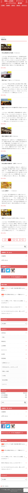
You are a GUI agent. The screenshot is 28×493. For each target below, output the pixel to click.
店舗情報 (3, 256)
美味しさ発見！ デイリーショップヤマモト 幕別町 (14, 2)
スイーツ (4, 384)
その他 (4, 375)
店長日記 (13, 5)
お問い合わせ (24, 5)
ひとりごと (4, 349)
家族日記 (18, 5)
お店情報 (2, 5)
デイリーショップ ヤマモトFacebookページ (12, 276)
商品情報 (8, 5)
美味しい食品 (5, 371)
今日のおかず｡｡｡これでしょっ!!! (10, 367)
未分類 (3, 354)
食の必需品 (5, 380)
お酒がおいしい (6, 362)
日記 (3, 337)
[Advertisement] (14, 22)
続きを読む (3, 67)
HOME (3, 486)
